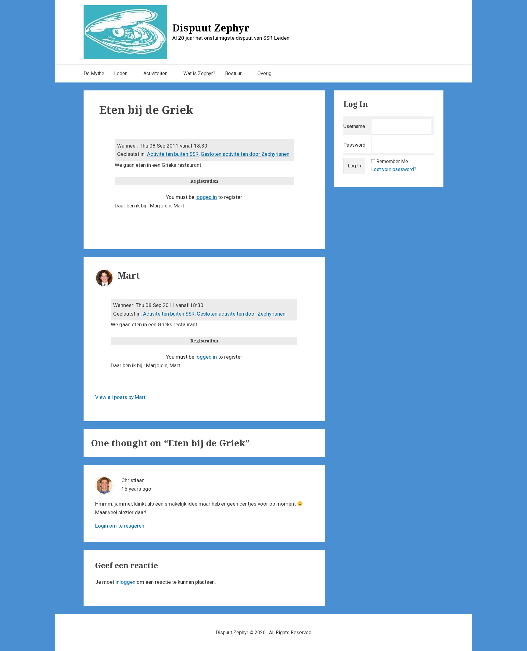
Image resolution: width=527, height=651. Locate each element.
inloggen (125, 582)
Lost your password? (393, 169)
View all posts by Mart (120, 397)
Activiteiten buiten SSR (173, 154)
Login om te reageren (119, 526)
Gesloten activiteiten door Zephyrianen (245, 154)
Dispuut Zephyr (210, 27)
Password (354, 145)
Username (354, 126)
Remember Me (392, 161)
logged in (206, 197)
